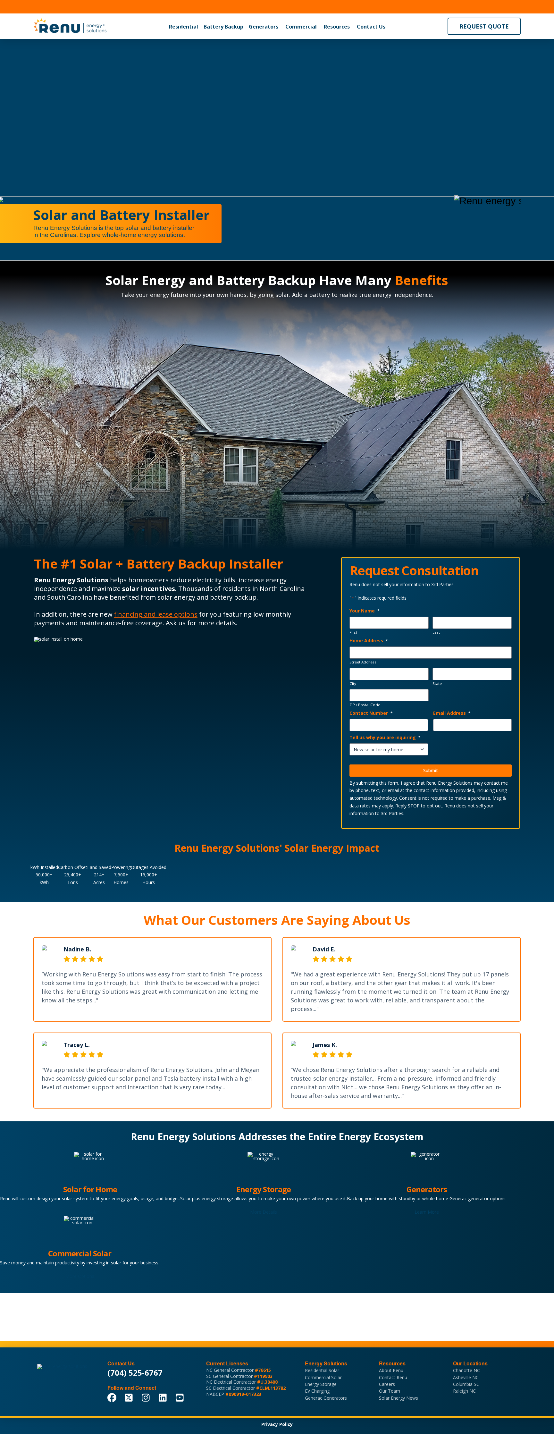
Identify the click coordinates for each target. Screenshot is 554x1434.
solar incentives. (149, 588)
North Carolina (282, 588)
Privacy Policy (277, 1424)
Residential (183, 26)
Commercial (301, 26)
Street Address (362, 662)
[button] (183, 26)
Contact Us (371, 26)
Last (436, 632)
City (352, 684)
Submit (430, 770)
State (437, 684)
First (353, 632)
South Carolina (69, 597)
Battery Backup (223, 26)
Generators (263, 26)
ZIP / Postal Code (364, 705)
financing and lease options (155, 614)
